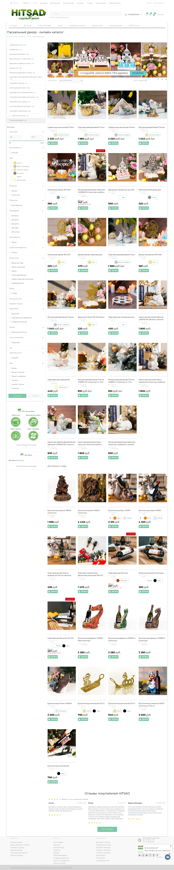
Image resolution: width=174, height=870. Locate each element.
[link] (158, 79)
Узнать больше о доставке (26, 466)
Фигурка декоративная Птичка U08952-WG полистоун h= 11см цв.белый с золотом (91, 382)
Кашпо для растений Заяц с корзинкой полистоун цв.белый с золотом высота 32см (153, 382)
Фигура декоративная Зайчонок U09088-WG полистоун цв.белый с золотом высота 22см (92, 192)
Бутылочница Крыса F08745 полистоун (59, 512)
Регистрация (158, 3)
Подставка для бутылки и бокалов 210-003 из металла (59, 574)
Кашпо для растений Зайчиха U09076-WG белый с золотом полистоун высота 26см (151, 319)
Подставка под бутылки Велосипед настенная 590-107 (90, 574)
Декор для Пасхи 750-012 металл (91, 317)
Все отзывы (107, 829)
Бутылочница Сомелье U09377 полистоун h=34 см (151, 705)
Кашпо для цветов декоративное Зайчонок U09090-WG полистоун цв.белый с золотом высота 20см (62, 444)
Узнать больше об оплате (26, 445)
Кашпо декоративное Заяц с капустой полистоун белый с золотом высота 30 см (90, 444)
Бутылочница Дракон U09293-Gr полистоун (122, 639)
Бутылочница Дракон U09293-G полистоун (152, 639)
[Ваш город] (171, 846)
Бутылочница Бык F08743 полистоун (88, 512)
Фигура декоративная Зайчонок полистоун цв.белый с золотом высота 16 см (121, 444)
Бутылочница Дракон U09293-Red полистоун (90, 639)
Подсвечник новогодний (62, 17)
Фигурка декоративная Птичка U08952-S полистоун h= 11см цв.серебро (121, 382)
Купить (54, 143)
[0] (146, 15)
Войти (149, 3)
